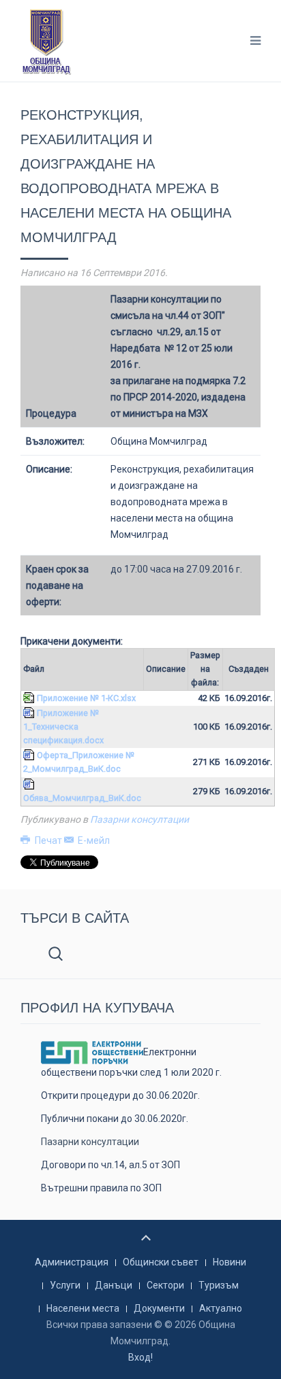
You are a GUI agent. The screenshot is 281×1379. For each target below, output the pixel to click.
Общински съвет (160, 1262)
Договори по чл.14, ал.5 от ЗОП (110, 1164)
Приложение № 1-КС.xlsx (86, 698)
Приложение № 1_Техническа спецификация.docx (63, 726)
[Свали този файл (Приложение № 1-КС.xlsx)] (30, 698)
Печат (48, 840)
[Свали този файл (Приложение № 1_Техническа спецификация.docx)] (30, 713)
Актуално (220, 1308)
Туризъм (218, 1285)
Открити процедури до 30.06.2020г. (120, 1095)
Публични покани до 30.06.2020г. (114, 1118)
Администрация (71, 1262)
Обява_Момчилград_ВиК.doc (82, 798)
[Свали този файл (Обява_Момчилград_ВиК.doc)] (30, 784)
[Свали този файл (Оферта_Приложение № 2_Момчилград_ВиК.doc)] (30, 755)
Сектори (165, 1285)
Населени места (82, 1308)
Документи (159, 1308)
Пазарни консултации (139, 819)
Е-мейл (93, 840)
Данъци (113, 1285)
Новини (229, 1262)
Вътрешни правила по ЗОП (101, 1187)
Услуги (65, 1285)
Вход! (140, 1357)
